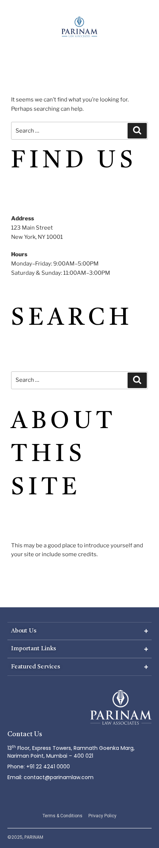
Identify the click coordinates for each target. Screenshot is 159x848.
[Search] (137, 130)
